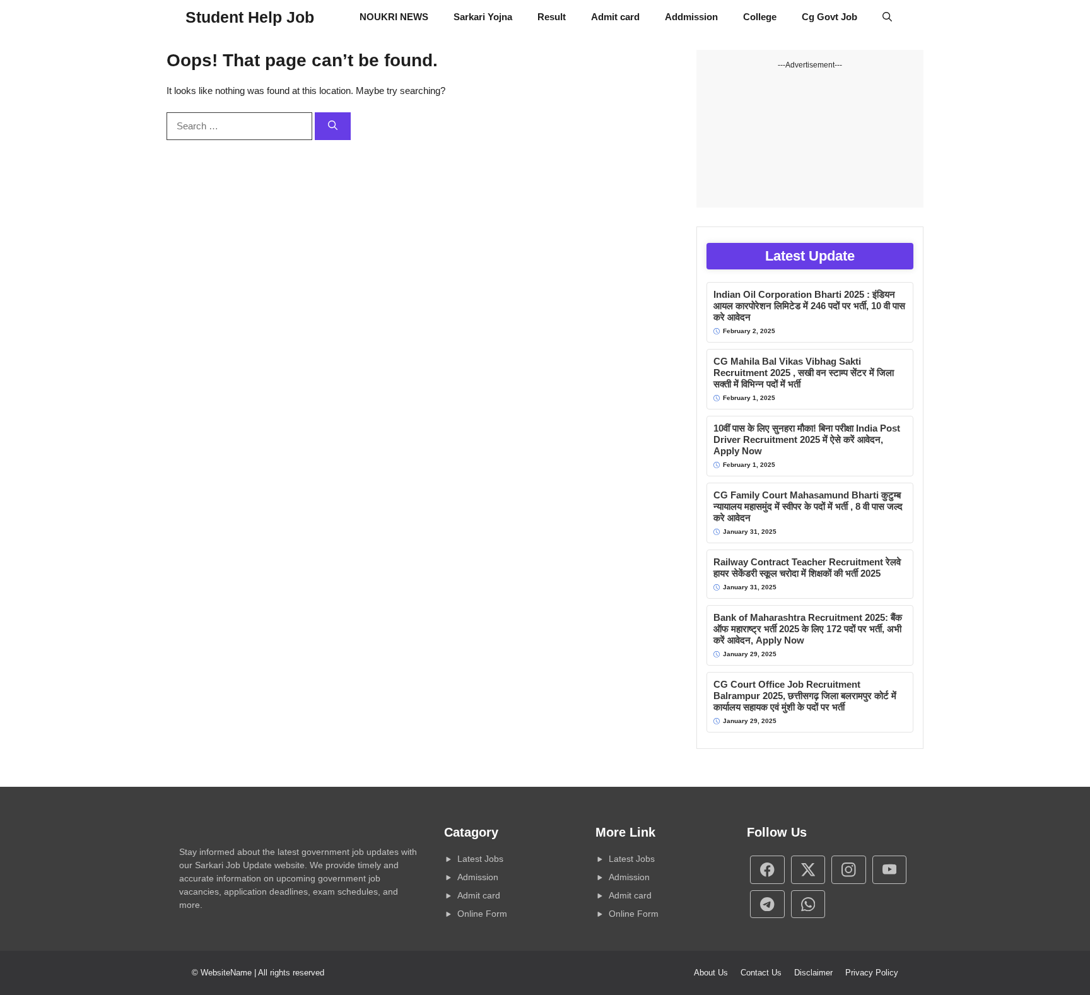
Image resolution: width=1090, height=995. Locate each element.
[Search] (333, 126)
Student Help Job (249, 17)
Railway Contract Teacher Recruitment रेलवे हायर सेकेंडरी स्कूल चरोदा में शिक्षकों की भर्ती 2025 (807, 567)
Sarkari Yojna (483, 16)
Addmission (691, 16)
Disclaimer (813, 972)
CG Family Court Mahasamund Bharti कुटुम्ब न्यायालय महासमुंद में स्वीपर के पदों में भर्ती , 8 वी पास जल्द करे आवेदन (808, 506)
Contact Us (761, 972)
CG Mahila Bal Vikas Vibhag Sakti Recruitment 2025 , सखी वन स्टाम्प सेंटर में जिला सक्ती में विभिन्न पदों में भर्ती (803, 372)
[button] (887, 17)
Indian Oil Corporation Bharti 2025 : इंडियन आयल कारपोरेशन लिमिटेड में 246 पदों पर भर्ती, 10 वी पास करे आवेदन (809, 305)
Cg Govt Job (829, 16)
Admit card (615, 16)
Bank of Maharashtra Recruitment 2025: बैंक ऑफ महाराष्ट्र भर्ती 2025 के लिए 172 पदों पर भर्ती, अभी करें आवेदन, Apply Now (807, 628)
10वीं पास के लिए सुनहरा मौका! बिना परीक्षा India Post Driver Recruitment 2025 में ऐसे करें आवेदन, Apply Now (806, 439)
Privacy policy (871, 972)
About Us (711, 972)
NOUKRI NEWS (394, 16)
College (759, 16)
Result (551, 16)
